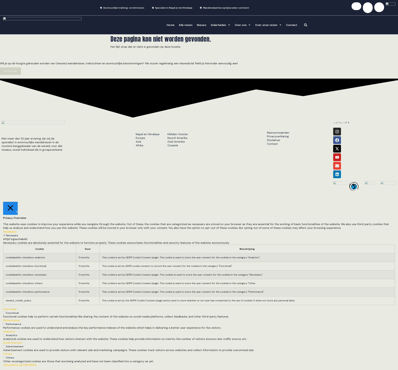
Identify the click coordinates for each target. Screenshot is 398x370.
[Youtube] (337, 157)
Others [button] (7, 354)
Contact (291, 25)
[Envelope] (337, 166)
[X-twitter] (337, 149)
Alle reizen (185, 25)
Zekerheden (218, 25)
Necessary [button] (10, 231)
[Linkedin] (337, 174)
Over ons (241, 25)
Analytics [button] (9, 331)
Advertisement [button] (12, 343)
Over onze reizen (266, 25)
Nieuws (201, 25)
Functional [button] (9, 309)
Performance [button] (11, 320)
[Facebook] (337, 140)
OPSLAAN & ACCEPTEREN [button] (19, 365)
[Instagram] (337, 131)
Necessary (12, 235)
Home (170, 25)
